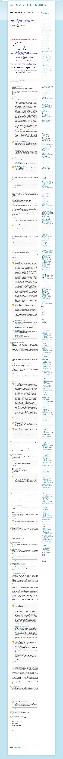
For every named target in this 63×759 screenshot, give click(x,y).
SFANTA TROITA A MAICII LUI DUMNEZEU (47, 187)
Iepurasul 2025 (44, 67)
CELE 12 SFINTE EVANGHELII (46, 171)
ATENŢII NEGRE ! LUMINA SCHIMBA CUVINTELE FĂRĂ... (47, 462)
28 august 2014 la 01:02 (18, 454)
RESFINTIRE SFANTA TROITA (46, 262)
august (43, 327)
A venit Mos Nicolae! (44, 201)
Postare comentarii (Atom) (17, 747)
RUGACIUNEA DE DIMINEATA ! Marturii (47, 183)
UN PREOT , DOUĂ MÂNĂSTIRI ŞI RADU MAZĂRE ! (47, 418)
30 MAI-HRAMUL (44, 57)
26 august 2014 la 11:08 (18, 176)
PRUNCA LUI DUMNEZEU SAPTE (46, 181)
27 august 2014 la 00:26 (23, 304)
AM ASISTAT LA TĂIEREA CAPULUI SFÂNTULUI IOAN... (47, 365)
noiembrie (43, 323)
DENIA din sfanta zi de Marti (45, 149)
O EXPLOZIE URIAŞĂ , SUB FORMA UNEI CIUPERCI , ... (47, 541)
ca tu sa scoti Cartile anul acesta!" (46, 298)
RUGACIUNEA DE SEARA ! (45, 263)
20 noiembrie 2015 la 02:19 (24, 428)
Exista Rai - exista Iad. (44, 62)
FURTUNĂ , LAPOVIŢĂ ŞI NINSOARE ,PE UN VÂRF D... (47, 409)
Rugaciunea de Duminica (45, 104)
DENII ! (42, 174)
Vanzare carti (43, 49)
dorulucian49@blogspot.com (19, 141)
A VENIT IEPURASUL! (44, 200)
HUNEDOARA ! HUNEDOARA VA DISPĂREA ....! (46, 374)
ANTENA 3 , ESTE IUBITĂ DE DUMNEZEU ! (46, 538)
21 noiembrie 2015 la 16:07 (21, 573)
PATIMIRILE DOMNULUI (45, 153)
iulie (43, 554)
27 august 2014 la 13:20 (21, 330)
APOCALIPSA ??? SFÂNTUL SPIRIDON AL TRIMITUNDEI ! (47, 446)
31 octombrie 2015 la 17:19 (18, 505)
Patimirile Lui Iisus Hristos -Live (46, 259)
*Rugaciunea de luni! (44, 60)
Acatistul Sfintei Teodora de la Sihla (46, 207)
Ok (12, 686)
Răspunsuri (14, 96)
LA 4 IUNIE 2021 (44, 242)
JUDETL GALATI (44, 179)
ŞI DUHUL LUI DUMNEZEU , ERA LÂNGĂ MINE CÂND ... (46, 471)
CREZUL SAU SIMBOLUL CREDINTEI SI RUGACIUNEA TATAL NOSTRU (47, 223)
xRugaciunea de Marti (44, 54)
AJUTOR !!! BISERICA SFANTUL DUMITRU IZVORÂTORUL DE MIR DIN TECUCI (47, 106)
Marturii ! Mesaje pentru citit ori (46, 29)
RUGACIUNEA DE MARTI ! (45, 44)
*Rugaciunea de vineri (45, 46)
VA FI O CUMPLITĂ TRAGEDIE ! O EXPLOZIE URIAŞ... (46, 530)
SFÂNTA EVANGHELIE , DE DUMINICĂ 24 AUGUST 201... (47, 414)
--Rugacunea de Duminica (45, 53)
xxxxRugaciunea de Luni (45, 136)
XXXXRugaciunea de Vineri (45, 295)
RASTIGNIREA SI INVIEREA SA (46, 261)
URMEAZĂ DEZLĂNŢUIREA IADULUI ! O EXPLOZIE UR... (47, 341)
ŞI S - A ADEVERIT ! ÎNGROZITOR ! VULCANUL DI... (47, 457)
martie (43, 559)
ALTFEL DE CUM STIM (45, 204)
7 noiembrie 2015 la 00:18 (24, 166)
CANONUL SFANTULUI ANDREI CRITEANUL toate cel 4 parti (46, 216)
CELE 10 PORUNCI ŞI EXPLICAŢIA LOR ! (47, 140)
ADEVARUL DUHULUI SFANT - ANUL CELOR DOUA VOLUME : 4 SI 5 (47, 116)
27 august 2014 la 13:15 (21, 320)
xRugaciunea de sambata (45, 59)
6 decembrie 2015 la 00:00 (25, 626)
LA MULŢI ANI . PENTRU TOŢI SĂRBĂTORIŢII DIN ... (46, 514)
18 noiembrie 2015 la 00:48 (17, 542)
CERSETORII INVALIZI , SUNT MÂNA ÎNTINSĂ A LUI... (47, 453)
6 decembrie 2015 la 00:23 (24, 641)
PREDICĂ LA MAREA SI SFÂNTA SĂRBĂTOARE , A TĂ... (46, 361)
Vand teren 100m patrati (45, 293)
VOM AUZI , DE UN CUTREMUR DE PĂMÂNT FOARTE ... (47, 502)
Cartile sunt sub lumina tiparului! (46, 146)
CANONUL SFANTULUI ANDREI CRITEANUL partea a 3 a (46, 139)
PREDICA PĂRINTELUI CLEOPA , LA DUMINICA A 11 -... (47, 411)
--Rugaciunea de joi (44, 38)
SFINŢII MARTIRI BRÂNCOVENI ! (46, 484)
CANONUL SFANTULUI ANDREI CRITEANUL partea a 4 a (46, 167)
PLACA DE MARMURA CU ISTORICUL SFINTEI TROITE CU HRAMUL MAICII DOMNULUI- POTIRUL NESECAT (47, 255)
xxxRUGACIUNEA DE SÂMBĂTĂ (46, 135)
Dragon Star (16, 241)
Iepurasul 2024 (44, 94)
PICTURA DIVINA (44, 156)
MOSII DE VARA (44, 245)
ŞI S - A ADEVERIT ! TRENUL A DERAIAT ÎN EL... (46, 521)
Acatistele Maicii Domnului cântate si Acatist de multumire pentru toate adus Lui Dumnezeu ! (47, 108)
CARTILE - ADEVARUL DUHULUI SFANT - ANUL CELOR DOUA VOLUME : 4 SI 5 (47, 99)
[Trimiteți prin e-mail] (20, 80)
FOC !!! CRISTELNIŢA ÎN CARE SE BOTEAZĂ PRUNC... (47, 392)
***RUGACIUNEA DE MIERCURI (46, 68)
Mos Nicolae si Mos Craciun (45, 61)
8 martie (43, 164)
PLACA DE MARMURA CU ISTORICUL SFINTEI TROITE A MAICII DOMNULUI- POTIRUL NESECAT (47, 252)
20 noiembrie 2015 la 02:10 (21, 422)
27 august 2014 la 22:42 (20, 182)
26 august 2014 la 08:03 (18, 86)
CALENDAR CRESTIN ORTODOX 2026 (47, 213)
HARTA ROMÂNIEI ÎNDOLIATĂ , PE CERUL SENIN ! (47, 390)
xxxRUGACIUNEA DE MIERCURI (46, 93)
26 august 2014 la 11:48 (18, 190)
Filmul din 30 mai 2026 (45, 238)
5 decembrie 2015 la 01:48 (22, 586)
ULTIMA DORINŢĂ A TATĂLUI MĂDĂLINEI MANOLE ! (46, 549)
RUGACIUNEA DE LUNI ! (45, 33)
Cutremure (43, 28)
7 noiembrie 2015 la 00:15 (20, 162)
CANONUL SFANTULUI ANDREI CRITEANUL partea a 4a (46, 169)
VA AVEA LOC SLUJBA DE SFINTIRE (46, 289)
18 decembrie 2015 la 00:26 (24, 701)
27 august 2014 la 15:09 (23, 383)
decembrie (43, 322)
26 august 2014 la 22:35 (20, 228)
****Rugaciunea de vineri (45, 65)
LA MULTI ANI (43, 243)
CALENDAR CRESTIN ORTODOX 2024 (47, 212)
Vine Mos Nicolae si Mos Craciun (46, 294)
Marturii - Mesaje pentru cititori (46, 26)
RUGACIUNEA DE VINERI (45, 32)
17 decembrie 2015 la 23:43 (21, 654)
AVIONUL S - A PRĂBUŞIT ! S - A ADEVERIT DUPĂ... (46, 551)
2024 (42, 195)
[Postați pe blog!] (21, 80)
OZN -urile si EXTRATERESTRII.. (46, 30)
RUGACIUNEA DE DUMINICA (46, 45)
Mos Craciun (43, 63)
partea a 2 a (43, 301)
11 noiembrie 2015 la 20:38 (18, 535)
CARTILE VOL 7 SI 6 (44, 170)
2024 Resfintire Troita (44, 114)
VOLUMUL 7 (43, 292)
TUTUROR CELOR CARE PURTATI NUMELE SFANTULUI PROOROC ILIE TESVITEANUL (47, 288)
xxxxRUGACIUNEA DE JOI (45, 193)
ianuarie (43, 561)
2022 (42, 312)
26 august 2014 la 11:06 (26, 141)
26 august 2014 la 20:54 (23, 224)
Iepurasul (43, 150)
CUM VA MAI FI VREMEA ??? (46, 421)
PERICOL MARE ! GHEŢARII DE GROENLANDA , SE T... (46, 427)
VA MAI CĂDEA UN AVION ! (46, 510)
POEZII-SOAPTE (44, 256)
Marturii (13, 81)
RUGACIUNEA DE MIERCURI (46, 31)
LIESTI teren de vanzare (45, 244)
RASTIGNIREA (44, 260)
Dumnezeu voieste (44, 235)
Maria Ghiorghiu (17, 166)
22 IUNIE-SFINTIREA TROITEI (46, 196)
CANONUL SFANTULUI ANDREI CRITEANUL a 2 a (46, 215)
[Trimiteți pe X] (22, 80)
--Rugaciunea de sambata (45, 37)
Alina (13, 542)
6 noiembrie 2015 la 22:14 (21, 157)
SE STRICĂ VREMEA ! (45, 359)
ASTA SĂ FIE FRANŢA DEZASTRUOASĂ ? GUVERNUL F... (47, 394)
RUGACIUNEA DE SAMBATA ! (46, 47)
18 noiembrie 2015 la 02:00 (21, 563)
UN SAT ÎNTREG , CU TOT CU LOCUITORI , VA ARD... (46, 532)
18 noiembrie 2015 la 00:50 (17, 549)
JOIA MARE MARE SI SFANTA (46, 240)
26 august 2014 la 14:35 (20, 150)
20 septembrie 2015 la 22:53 (18, 468)
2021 (42, 313)
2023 (42, 311)
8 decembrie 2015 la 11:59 (16, 686)
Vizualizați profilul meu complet (45, 13)
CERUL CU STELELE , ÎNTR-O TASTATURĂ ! (46, 500)
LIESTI (42, 180)
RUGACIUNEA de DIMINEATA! (46, 264)
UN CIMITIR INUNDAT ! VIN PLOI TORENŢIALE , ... (46, 384)
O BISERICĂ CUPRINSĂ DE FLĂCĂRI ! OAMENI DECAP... (47, 483)
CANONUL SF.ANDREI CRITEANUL (46, 221)
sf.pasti (42, 302)
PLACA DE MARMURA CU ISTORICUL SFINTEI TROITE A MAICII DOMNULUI (47, 250)
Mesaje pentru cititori (17, 81)
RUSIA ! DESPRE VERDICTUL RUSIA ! (47, 496)
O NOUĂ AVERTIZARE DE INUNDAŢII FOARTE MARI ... (47, 338)
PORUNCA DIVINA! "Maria (45, 257)
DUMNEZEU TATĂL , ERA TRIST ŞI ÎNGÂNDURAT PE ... (47, 475)
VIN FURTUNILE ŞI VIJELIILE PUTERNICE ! (46, 459)
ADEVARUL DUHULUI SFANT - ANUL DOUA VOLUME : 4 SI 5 (47, 203)
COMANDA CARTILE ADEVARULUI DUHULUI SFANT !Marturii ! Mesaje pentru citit (47, 144)
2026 (42, 307)
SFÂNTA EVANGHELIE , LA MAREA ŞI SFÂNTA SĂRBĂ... (47, 507)
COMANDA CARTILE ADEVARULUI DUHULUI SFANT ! (46, 142)
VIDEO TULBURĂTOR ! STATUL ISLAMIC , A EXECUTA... (46, 363)
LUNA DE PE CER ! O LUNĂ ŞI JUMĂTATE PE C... (46, 524)
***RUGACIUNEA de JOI (45, 35)
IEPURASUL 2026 (44, 69)
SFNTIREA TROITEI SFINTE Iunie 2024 (47, 275)
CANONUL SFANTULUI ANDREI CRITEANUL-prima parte (46, 220)
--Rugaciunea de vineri (45, 36)
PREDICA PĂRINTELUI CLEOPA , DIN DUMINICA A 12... (47, 347)
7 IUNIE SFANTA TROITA (45, 115)
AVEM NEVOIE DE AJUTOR (45, 165)
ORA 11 (43, 152)
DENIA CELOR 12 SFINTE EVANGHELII (47, 172)
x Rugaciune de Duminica (45, 92)
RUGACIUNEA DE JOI (45, 34)
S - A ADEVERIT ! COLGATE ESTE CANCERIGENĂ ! (46, 356)
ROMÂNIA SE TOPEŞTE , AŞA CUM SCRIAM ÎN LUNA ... (47, 539)
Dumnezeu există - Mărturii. (28, 4)
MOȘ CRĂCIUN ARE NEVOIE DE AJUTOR (47, 246)
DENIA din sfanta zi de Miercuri (46, 173)
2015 (42, 320)
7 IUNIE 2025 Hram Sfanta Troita (46, 66)
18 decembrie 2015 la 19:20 (19, 711)
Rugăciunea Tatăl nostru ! (45, 186)
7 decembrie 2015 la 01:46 (22, 664)
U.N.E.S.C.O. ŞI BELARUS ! (46, 371)
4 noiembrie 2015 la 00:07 (18, 527)
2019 (42, 315)
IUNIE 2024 (43, 178)
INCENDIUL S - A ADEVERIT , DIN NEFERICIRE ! (46, 336)
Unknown (16, 157)
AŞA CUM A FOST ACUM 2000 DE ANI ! (47, 208)
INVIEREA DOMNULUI (45, 239)
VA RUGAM (43, 290)
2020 (42, 314)
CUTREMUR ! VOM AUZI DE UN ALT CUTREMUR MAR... (47, 387)
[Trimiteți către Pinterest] (24, 80)
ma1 (42, 300)
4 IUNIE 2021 (43, 198)
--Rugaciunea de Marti (45, 43)
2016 (42, 319)
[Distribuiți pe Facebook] (23, 80)
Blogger (35, 752)
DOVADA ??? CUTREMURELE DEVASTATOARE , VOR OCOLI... (47, 388)
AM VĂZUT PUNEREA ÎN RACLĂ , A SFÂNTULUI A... (47, 343)
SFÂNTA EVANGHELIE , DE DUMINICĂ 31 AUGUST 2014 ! (47, 349)
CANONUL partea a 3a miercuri (46, 222)
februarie (43, 560)
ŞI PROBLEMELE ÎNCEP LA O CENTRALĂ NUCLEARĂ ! (46, 519)
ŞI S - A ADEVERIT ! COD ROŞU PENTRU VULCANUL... (46, 354)
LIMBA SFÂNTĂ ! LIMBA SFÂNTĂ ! (46, 464)
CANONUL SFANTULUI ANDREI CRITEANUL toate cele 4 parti (46, 218)
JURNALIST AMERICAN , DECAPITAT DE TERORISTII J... (47, 451)
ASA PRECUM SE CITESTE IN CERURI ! (47, 205)
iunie (43, 555)
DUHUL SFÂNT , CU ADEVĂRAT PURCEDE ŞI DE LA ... (46, 543)
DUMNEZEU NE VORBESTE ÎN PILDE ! (47, 385)
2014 (42, 321)
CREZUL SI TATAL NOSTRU (45, 225)
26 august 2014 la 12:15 (18, 199)
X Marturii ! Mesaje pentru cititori (46, 58)
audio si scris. (43, 297)
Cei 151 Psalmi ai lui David (45, 228)
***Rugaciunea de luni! (45, 42)
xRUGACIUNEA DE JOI (45, 134)
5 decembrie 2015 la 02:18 (24, 605)
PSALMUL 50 (43, 258)
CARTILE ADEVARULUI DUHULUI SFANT (47, 101)
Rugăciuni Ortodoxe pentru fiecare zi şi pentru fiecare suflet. (47, 269)
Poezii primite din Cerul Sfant (45, 56)
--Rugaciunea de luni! (44, 39)
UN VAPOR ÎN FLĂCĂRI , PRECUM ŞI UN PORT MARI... (47, 495)
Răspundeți (13, 94)
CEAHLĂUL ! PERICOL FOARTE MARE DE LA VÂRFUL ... (47, 444)
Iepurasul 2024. (44, 95)
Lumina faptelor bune (44, 151)
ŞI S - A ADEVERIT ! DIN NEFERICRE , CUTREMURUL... (47, 481)
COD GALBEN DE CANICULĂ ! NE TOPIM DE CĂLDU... (47, 528)
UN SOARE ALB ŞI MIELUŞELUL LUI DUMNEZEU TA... (47, 461)
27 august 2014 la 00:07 (23, 262)
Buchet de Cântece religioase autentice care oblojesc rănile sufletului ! (47, 211)
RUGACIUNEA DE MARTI (45, 40)
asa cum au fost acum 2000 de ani (46, 296)
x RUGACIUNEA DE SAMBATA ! (46, 71)
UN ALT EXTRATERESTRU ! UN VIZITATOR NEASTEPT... (46, 505)
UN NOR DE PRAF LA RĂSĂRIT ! (46, 535)
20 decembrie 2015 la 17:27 (18, 721)
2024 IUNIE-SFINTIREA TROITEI (46, 100)
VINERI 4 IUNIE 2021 (44, 291)
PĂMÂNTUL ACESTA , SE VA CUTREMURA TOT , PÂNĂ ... (46, 547)
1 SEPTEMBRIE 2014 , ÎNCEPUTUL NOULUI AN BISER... (47, 334)
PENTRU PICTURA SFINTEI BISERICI (47, 111)
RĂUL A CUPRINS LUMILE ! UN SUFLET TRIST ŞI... (46, 352)
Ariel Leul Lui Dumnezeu (15, 586)
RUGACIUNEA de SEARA (45, 265)
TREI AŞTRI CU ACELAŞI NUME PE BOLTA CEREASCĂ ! (47, 552)
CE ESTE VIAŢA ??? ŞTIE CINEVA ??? (47, 536)
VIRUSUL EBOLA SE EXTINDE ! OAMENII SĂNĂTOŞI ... (46, 479)
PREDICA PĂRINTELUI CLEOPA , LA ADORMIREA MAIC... (47, 509)
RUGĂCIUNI (43, 266)
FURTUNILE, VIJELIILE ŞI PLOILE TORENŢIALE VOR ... (46, 449)
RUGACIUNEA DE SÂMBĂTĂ (45, 48)
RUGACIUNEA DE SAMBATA (45, 70)
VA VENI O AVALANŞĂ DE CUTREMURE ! (45, 429)
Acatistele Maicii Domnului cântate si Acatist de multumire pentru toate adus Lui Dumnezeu (47, 51)
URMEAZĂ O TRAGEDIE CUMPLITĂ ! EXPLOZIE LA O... (47, 440)
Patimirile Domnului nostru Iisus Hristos (47, 182)
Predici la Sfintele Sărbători (45, 27)
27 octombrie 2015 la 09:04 (18, 499)
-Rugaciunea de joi (44, 194)
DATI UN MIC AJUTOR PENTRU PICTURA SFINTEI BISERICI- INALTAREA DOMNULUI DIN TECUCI (47, 148)
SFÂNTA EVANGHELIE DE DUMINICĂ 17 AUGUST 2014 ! (47, 489)
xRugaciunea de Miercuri (45, 55)
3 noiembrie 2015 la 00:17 (18, 512)
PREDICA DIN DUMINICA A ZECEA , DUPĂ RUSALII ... (47, 487)
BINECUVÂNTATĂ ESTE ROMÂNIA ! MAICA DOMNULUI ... (47, 498)
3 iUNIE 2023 (43, 197)
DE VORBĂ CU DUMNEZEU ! (46, 472)
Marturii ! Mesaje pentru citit (45, 25)
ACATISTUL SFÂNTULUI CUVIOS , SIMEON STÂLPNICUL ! (47, 330)
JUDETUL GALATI (44, 241)
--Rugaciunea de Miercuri (45, 41)
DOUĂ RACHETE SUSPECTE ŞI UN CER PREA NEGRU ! (47, 400)
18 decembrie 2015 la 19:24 (19, 716)
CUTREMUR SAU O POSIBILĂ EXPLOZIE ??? (46, 420)
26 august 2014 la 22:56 (21, 241)
